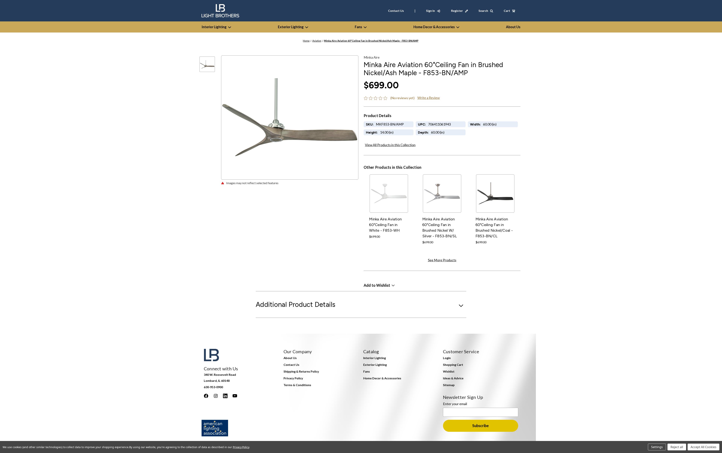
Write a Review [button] (428, 98)
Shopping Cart (453, 364)
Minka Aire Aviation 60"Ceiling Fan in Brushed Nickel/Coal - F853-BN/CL (494, 227)
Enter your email (455, 404)
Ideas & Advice (453, 378)
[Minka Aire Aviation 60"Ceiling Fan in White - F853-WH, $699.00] (389, 193)
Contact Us (396, 10)
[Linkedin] (225, 396)
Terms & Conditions (297, 385)
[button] (379, 285)
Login (447, 358)
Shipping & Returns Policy (301, 371)
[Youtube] (235, 396)
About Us (290, 358)
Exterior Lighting (291, 27)
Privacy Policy (293, 378)
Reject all (676, 447)
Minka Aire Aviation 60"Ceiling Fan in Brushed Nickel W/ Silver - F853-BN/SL (439, 227)
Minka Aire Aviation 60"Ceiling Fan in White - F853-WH (385, 225)
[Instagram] (215, 396)
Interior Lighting (214, 27)
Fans (358, 27)
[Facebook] (206, 396)
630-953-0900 (213, 387)
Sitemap (449, 385)
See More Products (442, 260)
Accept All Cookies (703, 447)
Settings (657, 447)
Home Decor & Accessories (434, 27)
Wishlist (448, 371)
